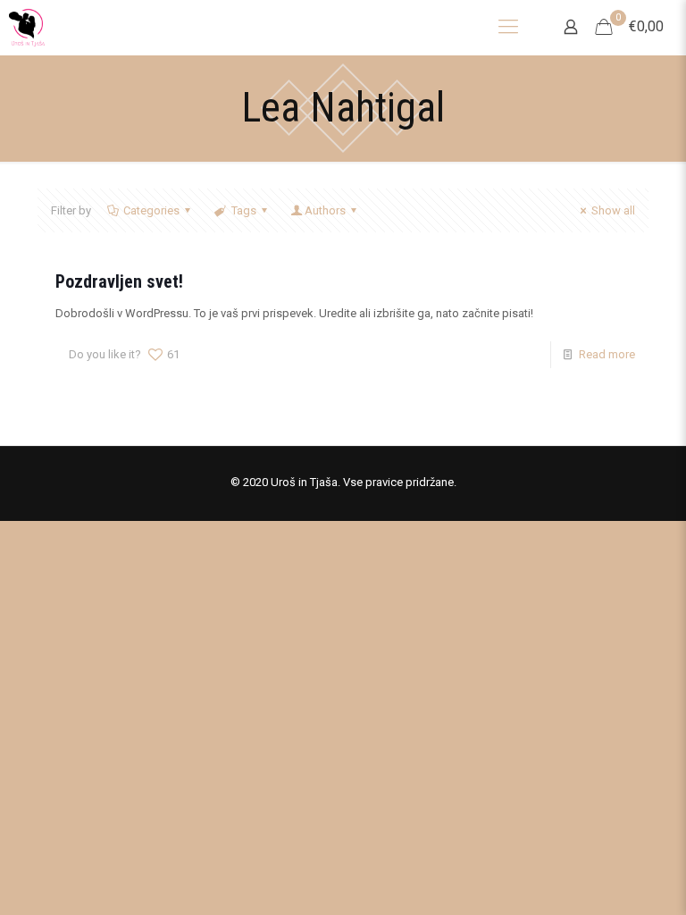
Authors (325, 210)
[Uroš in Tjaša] (27, 27)
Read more (607, 354)
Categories (151, 210)
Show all (613, 210)
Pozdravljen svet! (119, 281)
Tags (243, 210)
